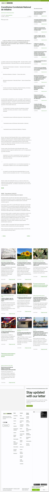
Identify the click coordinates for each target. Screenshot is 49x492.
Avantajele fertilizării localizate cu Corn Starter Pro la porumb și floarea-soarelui (24, 264)
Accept (36, 489)
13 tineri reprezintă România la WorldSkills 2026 (8, 332)
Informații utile (9, 329)
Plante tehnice (15, 446)
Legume (14, 432)
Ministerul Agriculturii (10, 12)
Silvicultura (15, 453)
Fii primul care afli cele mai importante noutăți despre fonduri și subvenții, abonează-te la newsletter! (24, 0)
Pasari (21, 444)
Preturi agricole (28, 441)
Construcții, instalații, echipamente (23, 329)
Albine (21, 415)
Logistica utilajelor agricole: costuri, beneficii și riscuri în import (7, 299)
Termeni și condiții (16, 488)
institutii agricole (4, 12)
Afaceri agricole (27, 413)
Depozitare (19, 330)
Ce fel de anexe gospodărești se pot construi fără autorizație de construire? (24, 334)
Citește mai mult (44, 16)
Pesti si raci (22, 446)
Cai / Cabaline (22, 431)
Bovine (21, 428)
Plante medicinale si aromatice (15, 443)
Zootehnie (21, 463)
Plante (27, 295)
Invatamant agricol (4, 329)
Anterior (4, 235)
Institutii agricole (9, 15)
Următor (28, 235)
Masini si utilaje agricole (5, 295)
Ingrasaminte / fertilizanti (21, 295)
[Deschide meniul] (47, 3)
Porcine (21, 449)
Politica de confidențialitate (7, 489)
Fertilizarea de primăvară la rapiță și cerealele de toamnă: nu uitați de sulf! (40, 264)
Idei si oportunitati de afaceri (28, 429)
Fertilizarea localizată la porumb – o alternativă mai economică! (24, 298)
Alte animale (22, 418)
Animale (21, 413)
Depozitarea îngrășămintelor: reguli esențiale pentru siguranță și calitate (8, 264)
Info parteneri (6, 425)
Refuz (44, 489)
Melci (21, 437)
